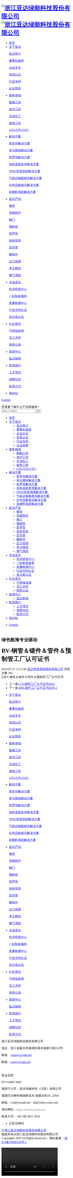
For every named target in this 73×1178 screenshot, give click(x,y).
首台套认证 (16, 316)
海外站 (13, 393)
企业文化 (15, 67)
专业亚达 (15, 282)
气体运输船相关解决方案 (25, 178)
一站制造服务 (18, 296)
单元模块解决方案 (21, 150)
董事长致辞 (16, 60)
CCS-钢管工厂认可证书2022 (36, 683)
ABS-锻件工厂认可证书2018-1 (37, 687)
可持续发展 (16, 330)
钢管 (12, 205)
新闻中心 (15, 351)
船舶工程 (15, 102)
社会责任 (15, 323)
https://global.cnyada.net (30, 1109)
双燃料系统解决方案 (22, 192)
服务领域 (15, 95)
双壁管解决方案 (19, 157)
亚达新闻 (15, 358)
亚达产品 (15, 198)
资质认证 (15, 74)
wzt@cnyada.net (20, 1062)
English (5, 400)
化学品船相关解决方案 (24, 185)
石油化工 (15, 116)
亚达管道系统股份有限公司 (45, 669)
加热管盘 (15, 240)
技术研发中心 (18, 289)
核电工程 (15, 123)
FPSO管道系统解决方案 (24, 171)
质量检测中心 (18, 303)
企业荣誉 (15, 88)
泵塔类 (13, 247)
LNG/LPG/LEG (19, 129)
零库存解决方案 (19, 143)
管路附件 (15, 212)
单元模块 (15, 268)
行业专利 (15, 81)
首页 (12, 42)
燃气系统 (15, 275)
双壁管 (13, 233)
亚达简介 (15, 53)
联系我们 (15, 365)
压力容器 (15, 261)
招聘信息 (15, 379)
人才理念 (15, 372)
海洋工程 (15, 109)
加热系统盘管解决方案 (24, 164)
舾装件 (13, 254)
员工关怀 (15, 337)
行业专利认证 (18, 310)
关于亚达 (15, 46)
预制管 (13, 226)
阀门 (12, 219)
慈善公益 (15, 344)
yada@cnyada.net (21, 1055)
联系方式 (15, 386)
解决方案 (15, 136)
